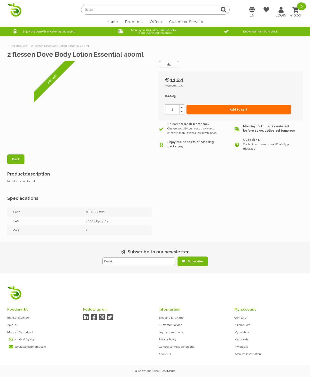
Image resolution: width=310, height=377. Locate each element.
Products (134, 22)
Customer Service (186, 22)
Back (16, 159)
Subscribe (195, 261)
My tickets (241, 339)
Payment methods (171, 332)
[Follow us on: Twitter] (110, 317)
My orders (241, 346)
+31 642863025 (24, 339)
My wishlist (242, 332)
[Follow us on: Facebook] (94, 317)
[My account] (281, 9)
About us (165, 354)
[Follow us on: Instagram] (102, 317)
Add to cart (238, 109)
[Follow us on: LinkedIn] (86, 317)
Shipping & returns (171, 317)
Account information (247, 354)
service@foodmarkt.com (30, 346)
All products (242, 325)
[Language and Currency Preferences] (252, 9)
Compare (240, 317)
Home (112, 22)
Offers (156, 22)
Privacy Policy (168, 339)
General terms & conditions (176, 346)
